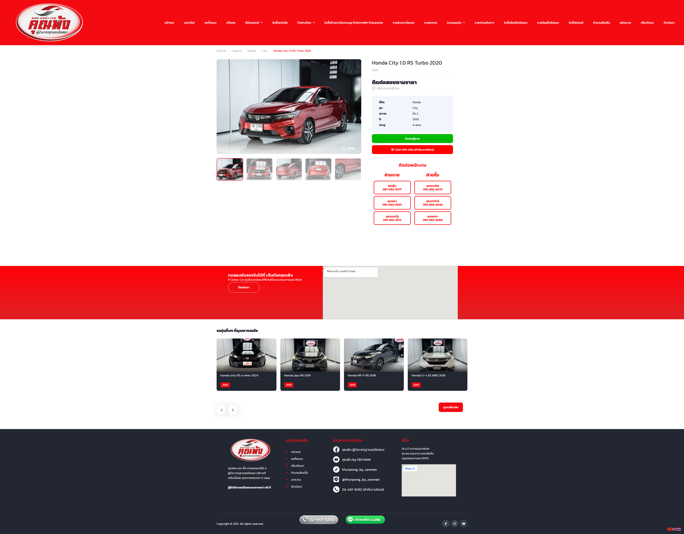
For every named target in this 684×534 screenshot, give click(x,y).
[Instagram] (454, 523)
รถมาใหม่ (189, 22)
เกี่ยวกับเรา (647, 22)
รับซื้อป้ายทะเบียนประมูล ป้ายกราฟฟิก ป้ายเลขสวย (353, 22)
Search (236, 51)
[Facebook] (445, 523)
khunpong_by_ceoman (359, 469)
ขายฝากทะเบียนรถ (403, 22)
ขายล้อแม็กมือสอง (548, 22)
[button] (253, 23)
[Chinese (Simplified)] (669, 529)
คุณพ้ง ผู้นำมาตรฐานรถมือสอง (363, 449)
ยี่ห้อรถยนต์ (252, 22)
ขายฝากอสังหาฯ (484, 22)
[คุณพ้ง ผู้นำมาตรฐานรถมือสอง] (336, 449)
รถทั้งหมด (210, 22)
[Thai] (679, 529)
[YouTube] (463, 523)
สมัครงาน (625, 22)
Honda (252, 51)
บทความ (296, 479)
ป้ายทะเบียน (304, 22)
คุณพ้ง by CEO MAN (356, 459)
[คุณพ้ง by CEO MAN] (336, 459)
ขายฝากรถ (430, 22)
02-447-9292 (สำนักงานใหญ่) (363, 489)
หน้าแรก (169, 22)
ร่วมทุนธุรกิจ (454, 22)
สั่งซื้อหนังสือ (280, 22)
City (264, 51)
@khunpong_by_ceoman (361, 479)
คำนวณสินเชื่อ (601, 22)
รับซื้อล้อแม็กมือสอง (515, 22)
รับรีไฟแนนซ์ (576, 22)
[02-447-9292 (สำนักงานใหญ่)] (336, 489)
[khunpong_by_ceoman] (336, 469)
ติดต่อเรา (669, 22)
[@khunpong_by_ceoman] (336, 479)
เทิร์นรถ (230, 22)
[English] (674, 529)
